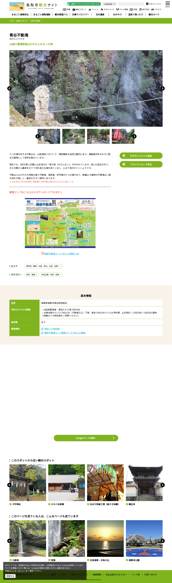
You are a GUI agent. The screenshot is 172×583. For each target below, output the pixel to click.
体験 (135, 9)
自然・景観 (30, 274)
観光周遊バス (61, 14)
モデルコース (109, 9)
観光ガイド (154, 14)
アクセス (157, 9)
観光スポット (81, 9)
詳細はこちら (14, 521)
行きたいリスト (155, 4)
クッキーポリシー (18, 570)
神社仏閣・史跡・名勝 (50, 274)
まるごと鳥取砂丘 (20, 14)
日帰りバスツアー (80, 14)
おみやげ (117, 14)
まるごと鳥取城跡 (41, 14)
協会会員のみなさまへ (116, 574)
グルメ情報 (123, 9)
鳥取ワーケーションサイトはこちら (85, 4)
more (11, 465)
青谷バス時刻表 (52, 328)
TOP (11, 21)
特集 (68, 9)
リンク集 (135, 574)
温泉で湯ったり (135, 14)
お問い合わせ (150, 574)
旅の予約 (145, 9)
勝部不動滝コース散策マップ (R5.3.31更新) (65, 332)
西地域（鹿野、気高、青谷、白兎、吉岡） (43, 266)
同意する (10, 576)
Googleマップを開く (86, 438)
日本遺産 (100, 14)
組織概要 (97, 574)
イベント (95, 9)
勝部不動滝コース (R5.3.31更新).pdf (61, 253)
